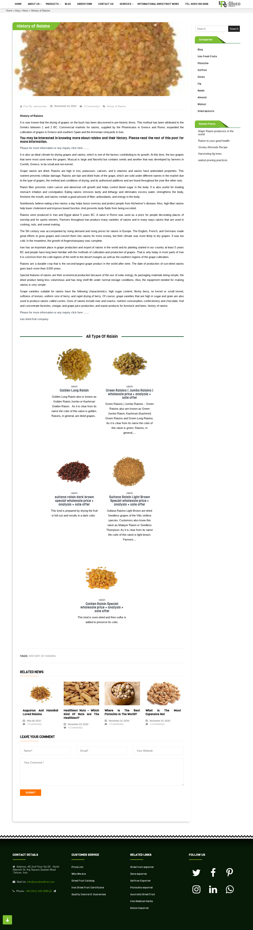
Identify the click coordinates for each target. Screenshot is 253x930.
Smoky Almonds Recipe (212, 147)
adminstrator (40, 106)
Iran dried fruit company (34, 319)
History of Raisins (116, 106)
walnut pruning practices (212, 160)
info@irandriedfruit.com (40, 881)
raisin (74, 386)
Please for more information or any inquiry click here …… (54, 147)
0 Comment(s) (91, 106)
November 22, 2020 (78, 724)
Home (9, 10)
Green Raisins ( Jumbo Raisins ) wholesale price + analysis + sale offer (129, 394)
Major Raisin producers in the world (216, 133)
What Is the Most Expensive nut (163, 712)
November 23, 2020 (65, 106)
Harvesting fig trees (210, 153)
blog (17, 10)
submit (31, 792)
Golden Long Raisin (74, 390)
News (25, 10)
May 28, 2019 (34, 720)
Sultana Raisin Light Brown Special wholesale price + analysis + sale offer (129, 501)
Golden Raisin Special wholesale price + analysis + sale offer (101, 607)
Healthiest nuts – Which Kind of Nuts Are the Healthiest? (81, 714)
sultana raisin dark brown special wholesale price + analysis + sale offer (74, 501)
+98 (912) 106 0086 (37, 891)
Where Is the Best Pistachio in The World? (122, 712)
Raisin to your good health (213, 140)
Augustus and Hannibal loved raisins (40, 712)
